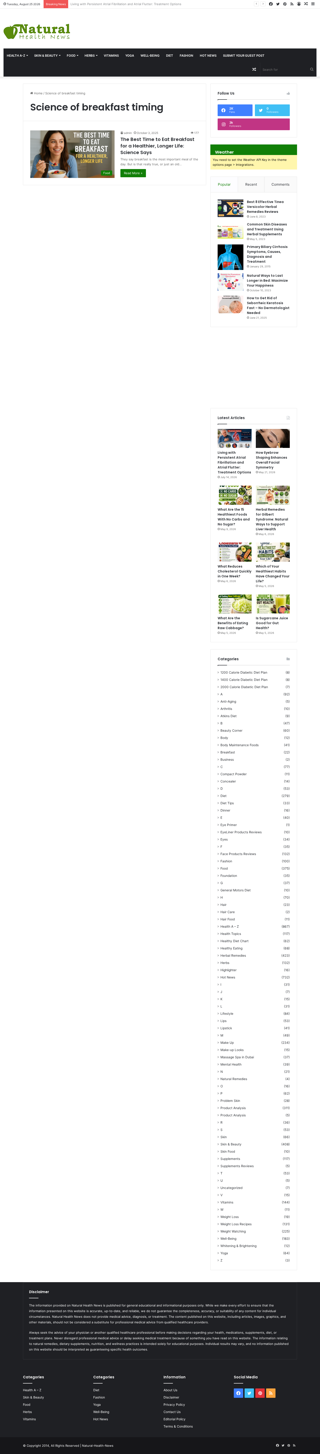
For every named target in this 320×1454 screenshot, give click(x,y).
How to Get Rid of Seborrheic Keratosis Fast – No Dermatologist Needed (268, 305)
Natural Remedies (233, 1079)
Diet (169, 55)
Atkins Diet (228, 716)
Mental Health (231, 1064)
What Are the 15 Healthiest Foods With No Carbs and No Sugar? (234, 517)
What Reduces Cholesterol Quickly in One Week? (234, 571)
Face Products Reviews (238, 854)
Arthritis (226, 709)
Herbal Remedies (233, 955)
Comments (281, 184)
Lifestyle (226, 1013)
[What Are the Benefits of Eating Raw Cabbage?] (235, 604)
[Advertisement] (213, 23)
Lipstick (226, 1028)
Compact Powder (233, 774)
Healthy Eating (231, 948)
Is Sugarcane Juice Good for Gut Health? (272, 623)
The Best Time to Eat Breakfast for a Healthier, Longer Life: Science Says (157, 146)
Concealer (228, 781)
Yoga (129, 55)
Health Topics (230, 934)
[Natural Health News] (37, 28)
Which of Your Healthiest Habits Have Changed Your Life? (273, 573)
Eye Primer (228, 825)
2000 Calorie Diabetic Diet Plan (244, 687)
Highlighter (228, 970)
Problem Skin (230, 1101)
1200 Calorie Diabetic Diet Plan (243, 672)
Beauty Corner (231, 730)
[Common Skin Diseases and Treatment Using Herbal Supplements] (230, 231)
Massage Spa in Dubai (237, 1057)
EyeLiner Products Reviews (241, 832)
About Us (170, 1390)
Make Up (227, 1042)
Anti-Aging (228, 701)
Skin (223, 1137)
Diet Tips (227, 803)
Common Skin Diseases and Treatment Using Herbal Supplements (267, 229)
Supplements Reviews (237, 1166)
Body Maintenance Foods (239, 745)
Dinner (225, 810)
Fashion (186, 55)
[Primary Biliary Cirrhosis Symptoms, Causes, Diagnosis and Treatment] (230, 257)
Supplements (230, 1159)
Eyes (224, 839)
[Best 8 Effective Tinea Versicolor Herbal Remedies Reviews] (230, 208)
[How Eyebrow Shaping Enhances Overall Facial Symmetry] (273, 438)
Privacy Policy (174, 1404)
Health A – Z (229, 926)
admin (128, 133)
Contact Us (172, 1412)
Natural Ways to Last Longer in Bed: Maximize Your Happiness (267, 280)
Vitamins (111, 55)
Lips (223, 1021)
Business (227, 759)
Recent (251, 184)
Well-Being (150, 55)
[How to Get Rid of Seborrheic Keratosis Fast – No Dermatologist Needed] (230, 304)
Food (71, 55)
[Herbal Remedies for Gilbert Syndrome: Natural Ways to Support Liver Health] (273, 495)
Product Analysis (233, 1108)
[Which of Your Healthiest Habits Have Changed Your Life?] (273, 552)
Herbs (90, 55)
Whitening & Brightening (238, 1246)
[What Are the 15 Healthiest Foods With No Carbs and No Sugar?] (235, 495)
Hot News (208, 55)
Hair (223, 905)
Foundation (228, 876)
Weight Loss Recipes (236, 1224)
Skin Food (227, 1151)
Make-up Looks (232, 1050)
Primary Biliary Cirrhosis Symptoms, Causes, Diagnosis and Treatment (267, 254)
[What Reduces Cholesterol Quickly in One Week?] (235, 552)
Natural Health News (87, 1305)
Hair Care (227, 912)
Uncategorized (231, 1188)
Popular (224, 184)
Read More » (133, 173)
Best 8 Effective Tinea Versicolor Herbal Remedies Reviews (265, 206)
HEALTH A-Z (16, 55)
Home (38, 93)
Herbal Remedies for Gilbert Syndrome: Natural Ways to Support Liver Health (272, 519)
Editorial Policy (175, 1419)
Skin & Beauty (46, 55)
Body (224, 738)
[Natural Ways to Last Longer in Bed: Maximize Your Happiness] (230, 282)
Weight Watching (233, 1231)
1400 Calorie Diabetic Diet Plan (244, 680)
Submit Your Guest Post (243, 55)
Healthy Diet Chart (234, 941)
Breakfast (227, 752)
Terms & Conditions (178, 1426)
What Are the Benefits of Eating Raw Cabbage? (233, 623)
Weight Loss (229, 1217)
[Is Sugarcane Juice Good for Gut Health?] (273, 604)
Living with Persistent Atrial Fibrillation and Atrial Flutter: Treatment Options (234, 462)
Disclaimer (171, 1397)
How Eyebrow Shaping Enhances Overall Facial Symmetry (113, 4)
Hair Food (227, 919)
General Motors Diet (235, 890)
